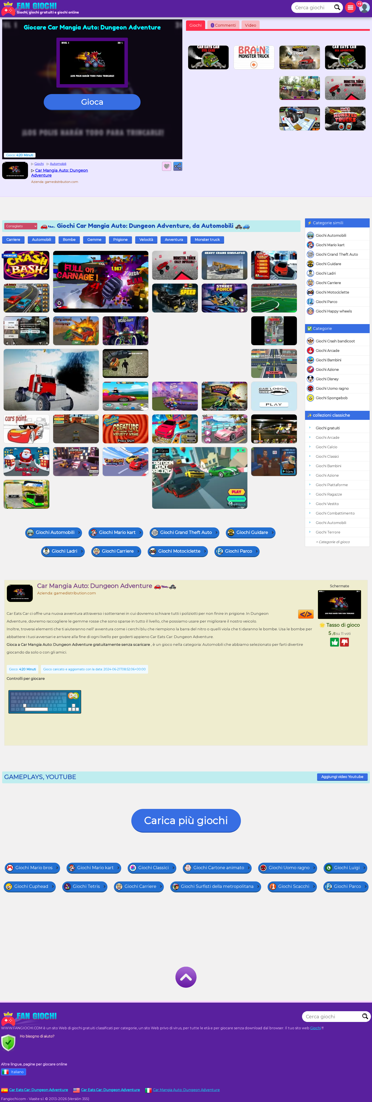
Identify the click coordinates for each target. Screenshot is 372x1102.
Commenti (224, 25)
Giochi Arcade (327, 351)
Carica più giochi (186, 820)
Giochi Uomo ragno (332, 388)
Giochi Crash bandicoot (335, 341)
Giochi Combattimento (335, 513)
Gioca (92, 102)
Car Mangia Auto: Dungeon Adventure (186, 1090)
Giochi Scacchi (293, 886)
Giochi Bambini (328, 360)
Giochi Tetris (86, 886)
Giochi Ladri (326, 273)
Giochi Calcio (326, 447)
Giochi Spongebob (332, 398)
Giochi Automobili (331, 235)
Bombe (69, 240)
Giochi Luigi (347, 867)
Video (250, 25)
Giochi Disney (327, 379)
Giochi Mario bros (34, 867)
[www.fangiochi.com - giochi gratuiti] (30, 1018)
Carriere (13, 240)
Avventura (174, 240)
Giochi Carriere (328, 283)
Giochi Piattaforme (332, 485)
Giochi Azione (327, 370)
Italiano (17, 1072)
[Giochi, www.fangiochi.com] (30, 8)
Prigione (120, 240)
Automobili (41, 240)
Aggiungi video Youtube (342, 777)
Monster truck (207, 240)
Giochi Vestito (327, 504)
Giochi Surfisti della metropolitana (217, 886)
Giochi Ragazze (329, 494)
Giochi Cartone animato (219, 867)
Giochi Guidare (328, 264)
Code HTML (313, 614)
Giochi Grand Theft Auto (337, 254)
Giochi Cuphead (31, 886)
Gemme (94, 240)
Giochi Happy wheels (334, 311)
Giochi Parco (326, 302)
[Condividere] (177, 166)
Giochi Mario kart (330, 245)
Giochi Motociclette (332, 292)
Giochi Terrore (328, 532)
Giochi (195, 25)
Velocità (146, 240)
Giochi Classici (327, 456)
